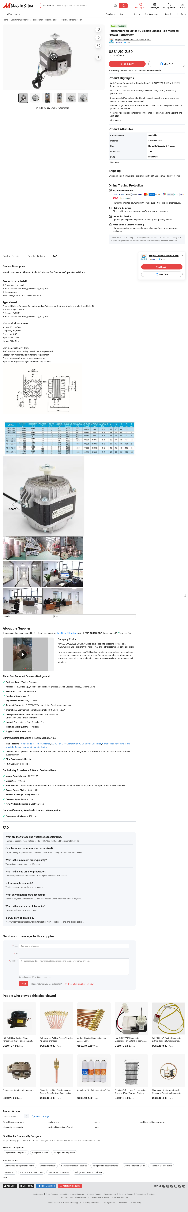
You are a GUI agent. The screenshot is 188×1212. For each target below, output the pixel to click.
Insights (152, 1194)
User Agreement (109, 1202)
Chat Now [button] (168, 63)
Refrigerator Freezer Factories (105, 1165)
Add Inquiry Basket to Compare (54, 107)
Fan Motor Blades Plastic (161, 1165)
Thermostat (26, 747)
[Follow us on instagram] (171, 1185)
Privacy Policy (136, 1202)
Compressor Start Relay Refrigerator (18, 1090)
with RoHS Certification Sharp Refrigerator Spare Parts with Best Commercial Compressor (17, 1041)
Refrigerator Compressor (64, 1152)
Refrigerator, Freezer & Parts (44, 19)
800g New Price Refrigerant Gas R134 (93, 1090)
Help (136, 14)
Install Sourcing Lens (71, 1185)
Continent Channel (126, 1194)
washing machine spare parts (152, 1122)
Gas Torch (96, 743)
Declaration (123, 1202)
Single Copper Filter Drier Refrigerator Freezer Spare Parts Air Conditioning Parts (56, 1093)
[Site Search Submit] (123, 5)
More (5, 1177)
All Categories (12, 14)
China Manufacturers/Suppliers (72, 1194)
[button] (115, 5)
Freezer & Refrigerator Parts (71, 19)
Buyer (122, 14)
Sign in (182, 7)
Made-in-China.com (82, 1197)
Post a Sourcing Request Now (79, 984)
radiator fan (53, 1122)
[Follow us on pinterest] (179, 1185)
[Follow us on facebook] (163, 1185)
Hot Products (38, 1194)
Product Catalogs (41, 1116)
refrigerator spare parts (13, 1127)
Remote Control (40, 747)
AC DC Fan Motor (59, 743)
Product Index (141, 1194)
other (96, 1122)
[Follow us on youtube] (175, 1185)
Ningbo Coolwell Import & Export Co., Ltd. (133, 39)
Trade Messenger (46, 1185)
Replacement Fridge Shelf (16, 1152)
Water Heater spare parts (13, 1122)
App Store (9, 1185)
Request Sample (154, 70)
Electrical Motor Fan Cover (31, 1172)
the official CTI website (67, 633)
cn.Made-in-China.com (120, 1197)
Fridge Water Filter (40, 1152)
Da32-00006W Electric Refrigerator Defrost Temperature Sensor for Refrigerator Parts (167, 1041)
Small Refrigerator (47, 1165)
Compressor (108, 743)
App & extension (152, 14)
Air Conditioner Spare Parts (60, 1127)
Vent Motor (10, 1172)
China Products (52, 1194)
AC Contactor (85, 743)
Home (5, 19)
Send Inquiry (127, 63)
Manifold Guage (13, 747)
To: (16, 953)
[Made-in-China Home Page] (18, 6)
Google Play (26, 1185)
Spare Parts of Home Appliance (35, 743)
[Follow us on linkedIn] (183, 1185)
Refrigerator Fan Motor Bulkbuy (88, 1172)
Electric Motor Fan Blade (134, 1165)
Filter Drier (73, 743)
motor (96, 1127)
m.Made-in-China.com (100, 1197)
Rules (183, 14)
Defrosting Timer (122, 743)
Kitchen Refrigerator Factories (74, 1165)
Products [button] (47, 5)
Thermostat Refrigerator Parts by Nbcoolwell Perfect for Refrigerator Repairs (167, 1093)
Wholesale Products (94, 1194)
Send (23, 983)
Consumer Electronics (20, 19)
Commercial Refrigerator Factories (19, 1165)
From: (15, 946)
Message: (14, 960)
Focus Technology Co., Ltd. (75, 1202)
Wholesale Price (110, 1194)
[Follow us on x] (167, 1185)
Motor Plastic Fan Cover (59, 1172)
